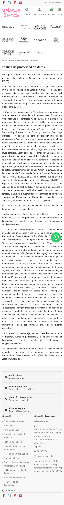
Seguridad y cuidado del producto (15, 436)
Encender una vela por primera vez (14, 448)
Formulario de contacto (14, 477)
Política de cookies (13, 442)
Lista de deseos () (54, 3)
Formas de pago (11, 430)
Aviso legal (9, 425)
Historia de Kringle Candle (16, 454)
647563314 (42, 451)
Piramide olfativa (12, 458)
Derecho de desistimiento (11, 483)
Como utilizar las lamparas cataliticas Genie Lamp (16, 464)
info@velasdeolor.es (46, 456)
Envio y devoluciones (14, 421)
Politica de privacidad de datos (15, 472)
